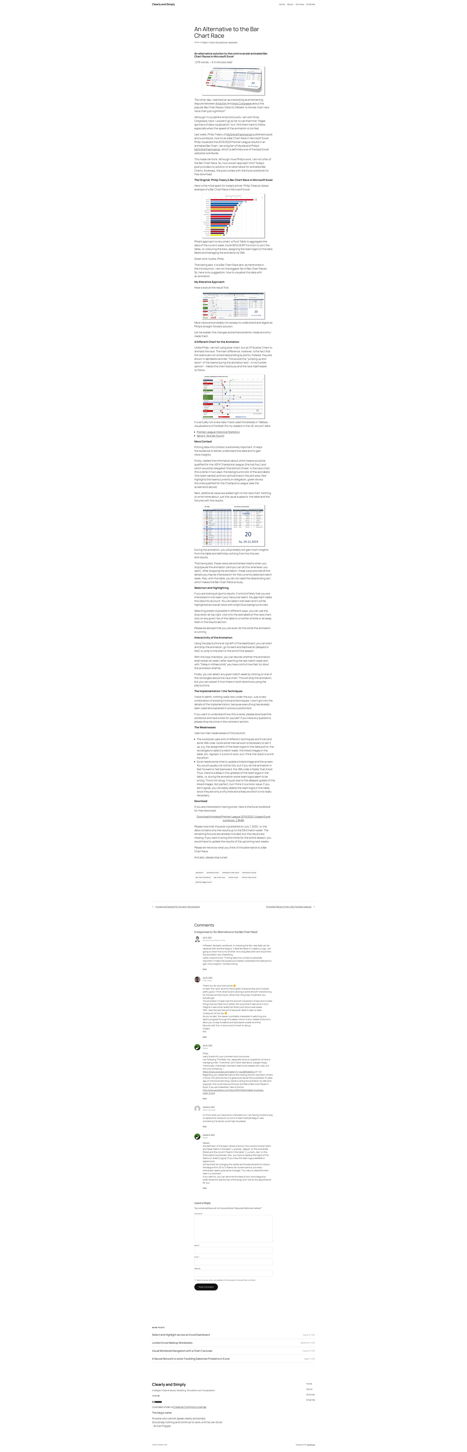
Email (196, 1257)
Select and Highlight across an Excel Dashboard (181, 1334)
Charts (212, 42)
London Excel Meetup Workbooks (172, 1342)
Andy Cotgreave (242, 103)
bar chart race (219, 877)
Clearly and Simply (163, 4)
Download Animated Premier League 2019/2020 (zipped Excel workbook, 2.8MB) (233, 818)
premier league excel (203, 882)
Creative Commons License (189, 1407)
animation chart (213, 872)
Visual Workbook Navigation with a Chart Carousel (182, 1350)
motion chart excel (249, 877)
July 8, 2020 (207, 937)
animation (199, 872)
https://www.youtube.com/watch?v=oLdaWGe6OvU (229, 1071)
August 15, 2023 (209, 1135)
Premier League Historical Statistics (218, 432)
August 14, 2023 (209, 1107)
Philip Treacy (207, 980)
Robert (204, 42)
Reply (205, 969)
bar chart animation (203, 877)
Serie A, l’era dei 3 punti (210, 436)
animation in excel (249, 872)
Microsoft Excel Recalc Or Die (214, 940)
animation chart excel (230, 872)
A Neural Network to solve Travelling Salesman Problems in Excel (191, 1358)
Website (197, 1268)
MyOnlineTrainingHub (239, 134)
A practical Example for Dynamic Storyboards (178, 906)
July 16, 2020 (207, 977)
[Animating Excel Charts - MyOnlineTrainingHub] (233, 216)
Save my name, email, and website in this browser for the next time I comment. (226, 1280)
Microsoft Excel (221, 42)
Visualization (233, 42)
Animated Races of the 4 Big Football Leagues (288, 906)
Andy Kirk (221, 103)
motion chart (233, 877)
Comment (198, 1213)
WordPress (311, 1444)
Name (197, 1245)
